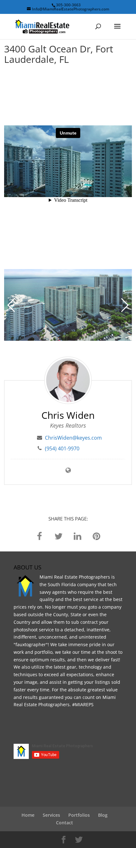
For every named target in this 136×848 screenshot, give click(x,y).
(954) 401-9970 (62, 448)
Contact (64, 823)
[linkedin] (77, 535)
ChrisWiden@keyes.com (73, 437)
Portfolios (79, 815)
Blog (103, 815)
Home (28, 815)
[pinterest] (96, 535)
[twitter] (58, 535)
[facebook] (39, 535)
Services (51, 815)
